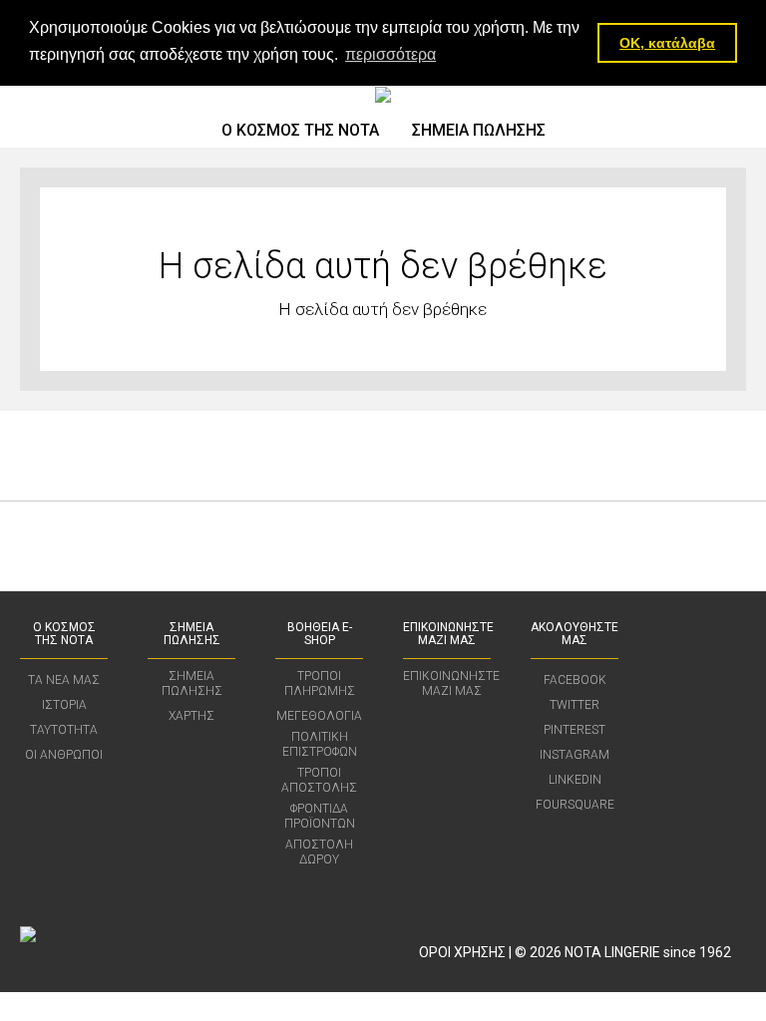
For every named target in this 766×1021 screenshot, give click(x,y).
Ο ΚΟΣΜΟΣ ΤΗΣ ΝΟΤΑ (300, 130)
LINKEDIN (575, 780)
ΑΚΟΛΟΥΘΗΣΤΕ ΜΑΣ (574, 633)
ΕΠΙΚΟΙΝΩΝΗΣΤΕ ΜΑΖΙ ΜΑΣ (448, 633)
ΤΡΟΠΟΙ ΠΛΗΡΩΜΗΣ (319, 683)
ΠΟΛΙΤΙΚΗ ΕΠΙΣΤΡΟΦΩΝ (319, 744)
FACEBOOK (575, 680)
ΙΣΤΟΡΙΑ (64, 705)
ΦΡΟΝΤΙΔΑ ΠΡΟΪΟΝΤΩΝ (319, 816)
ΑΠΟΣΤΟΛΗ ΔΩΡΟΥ (319, 852)
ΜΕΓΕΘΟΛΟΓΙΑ (319, 716)
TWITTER (574, 705)
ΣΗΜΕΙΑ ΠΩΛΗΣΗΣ (479, 130)
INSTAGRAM (574, 755)
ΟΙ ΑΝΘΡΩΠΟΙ (64, 755)
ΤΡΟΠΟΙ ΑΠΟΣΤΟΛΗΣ (319, 780)
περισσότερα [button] (390, 54)
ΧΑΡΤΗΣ (191, 716)
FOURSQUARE (575, 805)
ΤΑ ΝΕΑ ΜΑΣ (64, 680)
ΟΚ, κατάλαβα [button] (667, 43)
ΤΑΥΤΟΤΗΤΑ (64, 730)
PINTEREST (574, 730)
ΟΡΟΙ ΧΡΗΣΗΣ (462, 952)
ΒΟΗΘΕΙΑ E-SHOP (319, 633)
